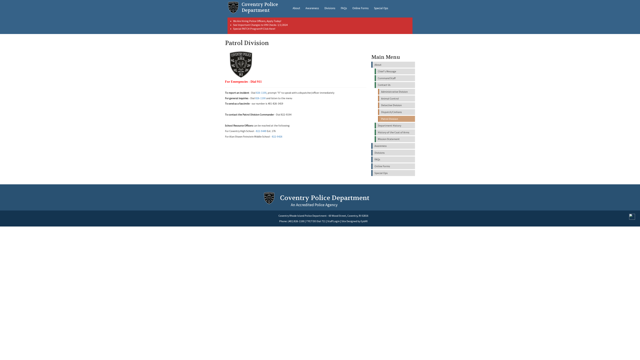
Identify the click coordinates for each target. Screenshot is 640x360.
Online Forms (360, 8)
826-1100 (261, 92)
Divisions (329, 8)
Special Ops (381, 8)
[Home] (233, 7)
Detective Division (391, 105)
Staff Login (333, 221)
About (296, 8)
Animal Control (390, 98)
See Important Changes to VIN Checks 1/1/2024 (260, 24)
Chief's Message (387, 71)
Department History (389, 125)
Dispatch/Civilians (391, 112)
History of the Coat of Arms (393, 132)
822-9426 (277, 136)
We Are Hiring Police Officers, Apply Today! (257, 21)
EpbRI (364, 221)
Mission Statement (389, 139)
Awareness (312, 8)
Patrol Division (389, 118)
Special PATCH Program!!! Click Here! (254, 28)
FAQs (344, 8)
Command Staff (387, 78)
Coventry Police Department (324, 198)
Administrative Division (394, 91)
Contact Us (384, 84)
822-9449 (261, 131)
